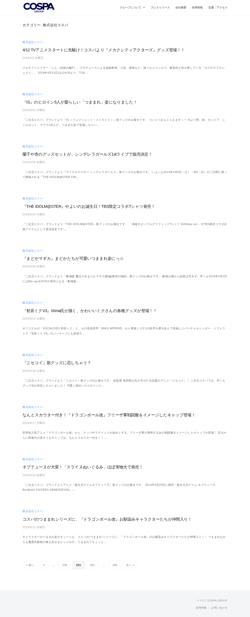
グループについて (130, 7)
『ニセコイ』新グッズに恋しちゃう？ (57, 362)
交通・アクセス (217, 7)
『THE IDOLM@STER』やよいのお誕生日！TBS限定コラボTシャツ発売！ (89, 206)
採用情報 (197, 7)
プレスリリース (160, 7)
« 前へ (30, 565)
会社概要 (180, 7)
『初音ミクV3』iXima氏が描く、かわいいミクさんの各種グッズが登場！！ (90, 310)
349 (114, 565)
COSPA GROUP (217, 600)
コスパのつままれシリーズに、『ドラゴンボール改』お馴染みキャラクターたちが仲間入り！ (107, 519)
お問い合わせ (219, 607)
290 (64, 565)
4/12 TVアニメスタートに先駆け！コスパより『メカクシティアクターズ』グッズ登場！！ (104, 50)
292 (92, 565)
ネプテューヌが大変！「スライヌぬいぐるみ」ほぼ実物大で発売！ (83, 467)
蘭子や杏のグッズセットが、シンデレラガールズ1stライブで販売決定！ (87, 154)
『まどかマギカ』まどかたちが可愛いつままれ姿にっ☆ (73, 258)
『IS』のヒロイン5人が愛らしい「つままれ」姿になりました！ (80, 102)
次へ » (130, 565)
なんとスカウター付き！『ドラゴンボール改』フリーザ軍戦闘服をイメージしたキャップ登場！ (109, 415)
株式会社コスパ (33, 42)
